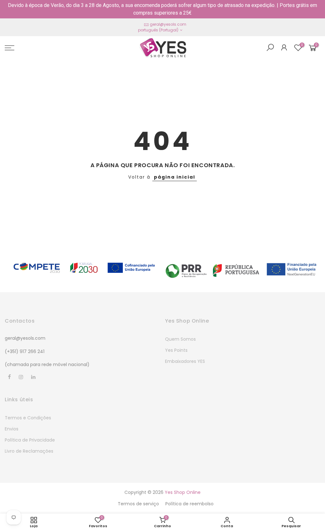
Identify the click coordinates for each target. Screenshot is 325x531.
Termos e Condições (28, 418)
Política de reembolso (189, 504)
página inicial (174, 177)
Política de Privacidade (30, 440)
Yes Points (176, 350)
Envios (11, 429)
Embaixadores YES (185, 361)
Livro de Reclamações (29, 451)
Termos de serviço (138, 504)
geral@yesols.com (168, 24)
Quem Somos (180, 339)
